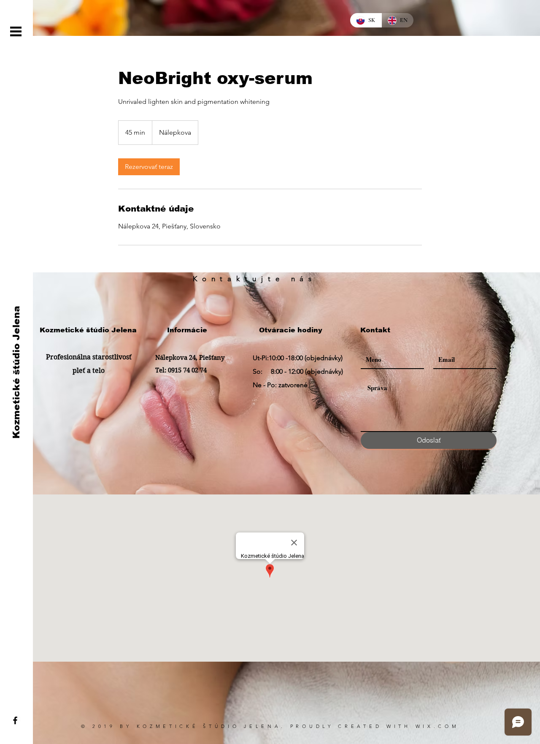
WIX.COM (437, 726)
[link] (149, 166)
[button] (16, 31)
